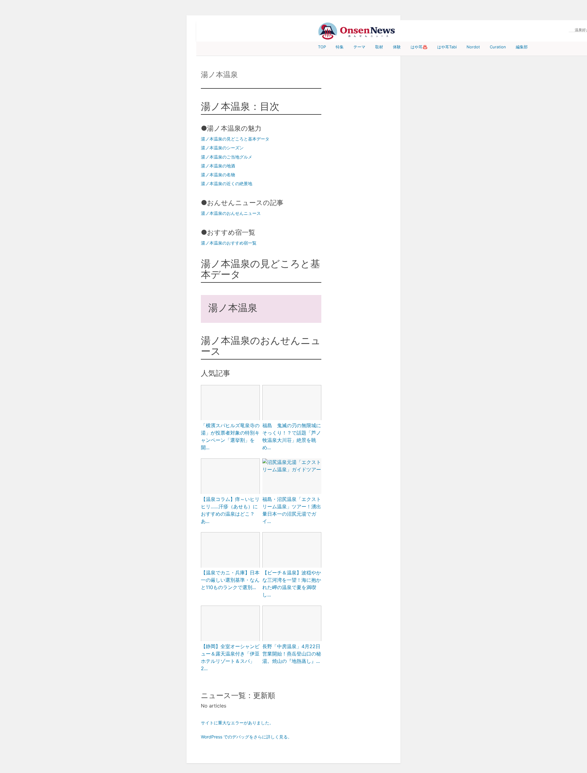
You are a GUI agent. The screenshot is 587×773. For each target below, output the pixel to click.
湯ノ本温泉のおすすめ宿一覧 (229, 242)
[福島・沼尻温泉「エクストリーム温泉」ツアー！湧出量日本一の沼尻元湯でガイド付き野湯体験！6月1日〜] (291, 465)
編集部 (522, 46)
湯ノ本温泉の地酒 (218, 165)
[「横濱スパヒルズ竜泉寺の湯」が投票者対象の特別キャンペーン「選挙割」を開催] (230, 403)
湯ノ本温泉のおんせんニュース (231, 213)
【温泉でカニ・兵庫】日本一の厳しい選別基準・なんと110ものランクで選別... (230, 579)
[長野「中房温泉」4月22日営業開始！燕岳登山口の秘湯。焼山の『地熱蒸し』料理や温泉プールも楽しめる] (291, 624)
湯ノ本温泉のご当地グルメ (226, 156)
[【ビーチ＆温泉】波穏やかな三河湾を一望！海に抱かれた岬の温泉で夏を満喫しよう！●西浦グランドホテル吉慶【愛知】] (291, 550)
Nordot (473, 46)
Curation (498, 46)
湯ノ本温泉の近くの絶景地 (226, 183)
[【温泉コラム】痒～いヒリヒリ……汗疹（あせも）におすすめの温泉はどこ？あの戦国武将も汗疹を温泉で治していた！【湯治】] (230, 476)
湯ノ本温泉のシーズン (222, 147)
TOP (322, 46)
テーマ (359, 46)
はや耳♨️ (419, 46)
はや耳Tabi (447, 46)
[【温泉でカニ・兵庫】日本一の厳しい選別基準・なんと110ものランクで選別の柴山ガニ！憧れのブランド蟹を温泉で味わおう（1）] (230, 550)
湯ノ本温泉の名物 (218, 174)
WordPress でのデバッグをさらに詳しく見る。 (246, 736)
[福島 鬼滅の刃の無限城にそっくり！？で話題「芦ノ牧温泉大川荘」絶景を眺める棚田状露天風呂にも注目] (291, 403)
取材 (379, 46)
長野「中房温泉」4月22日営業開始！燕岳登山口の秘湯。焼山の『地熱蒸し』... (291, 653)
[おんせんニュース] (356, 31)
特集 (340, 46)
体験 (397, 46)
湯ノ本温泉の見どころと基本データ (235, 138)
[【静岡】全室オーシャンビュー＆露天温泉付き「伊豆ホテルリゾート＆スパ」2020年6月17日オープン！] (230, 624)
